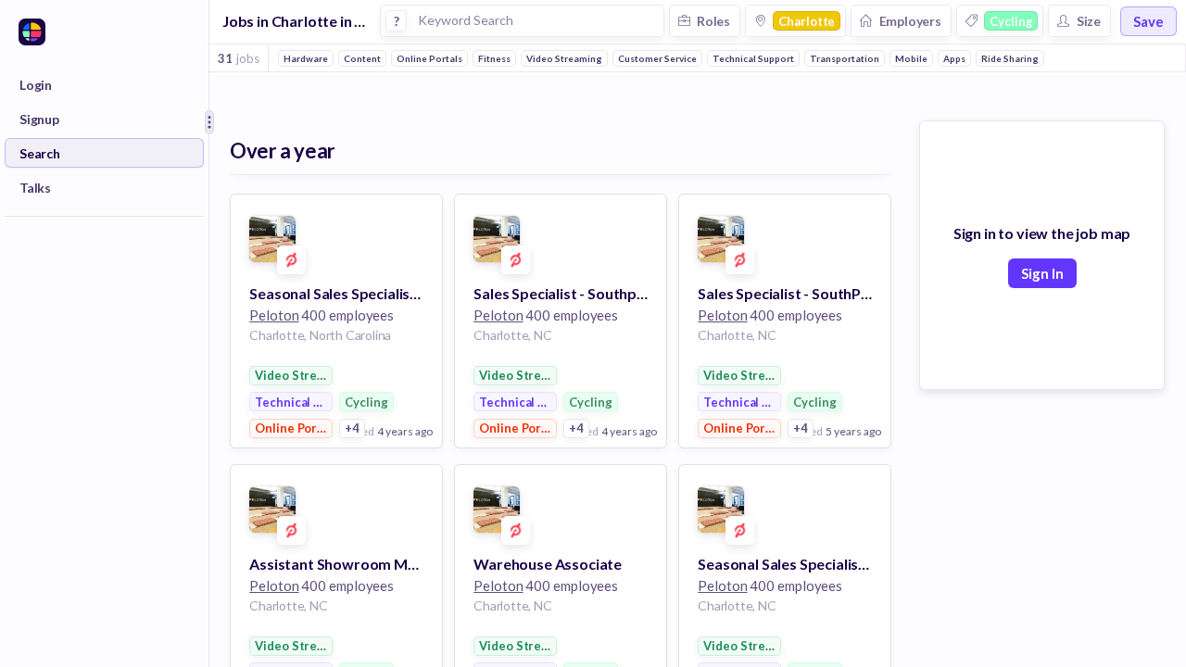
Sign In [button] (1042, 273)
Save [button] (1148, 21)
